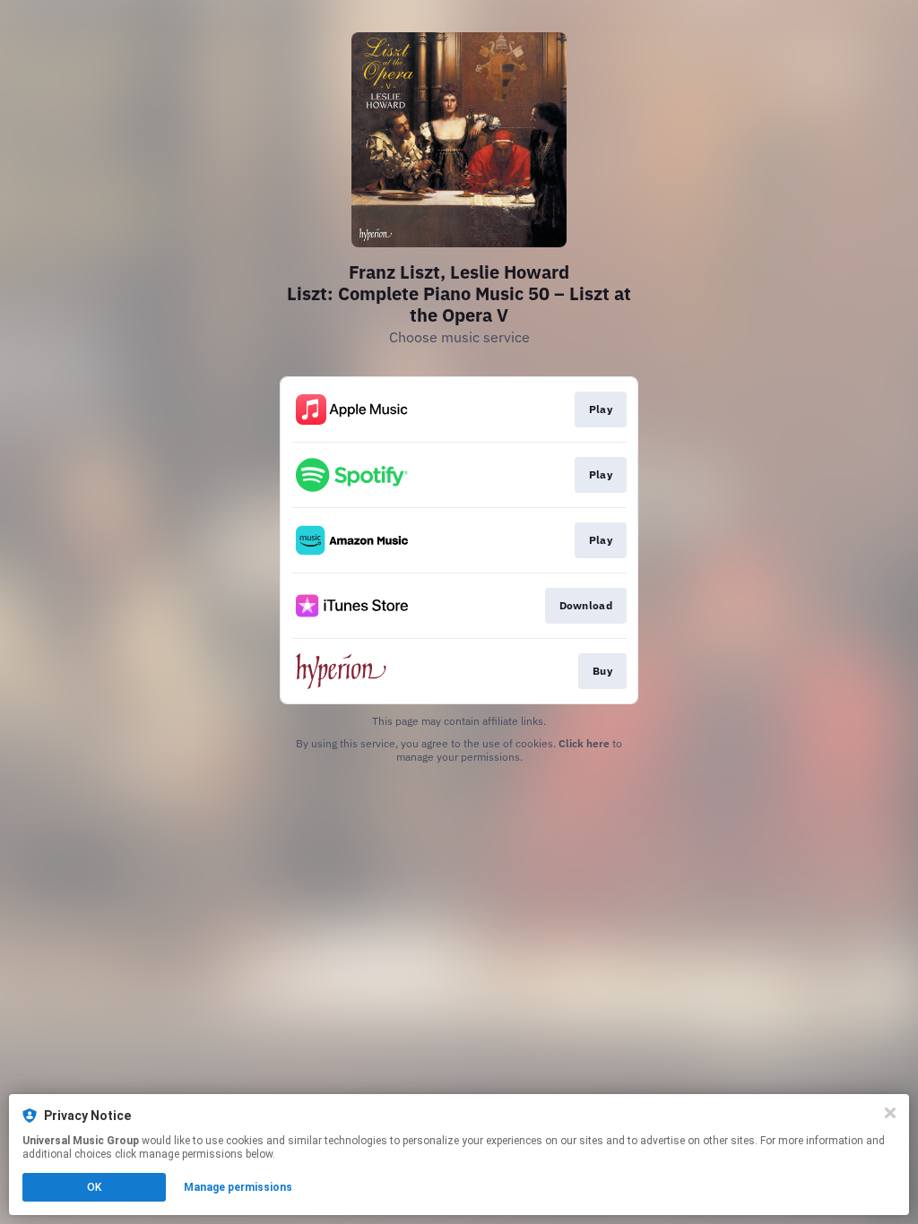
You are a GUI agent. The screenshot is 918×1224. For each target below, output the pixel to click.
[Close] (890, 1113)
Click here (584, 743)
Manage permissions (238, 1187)
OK (94, 1187)
